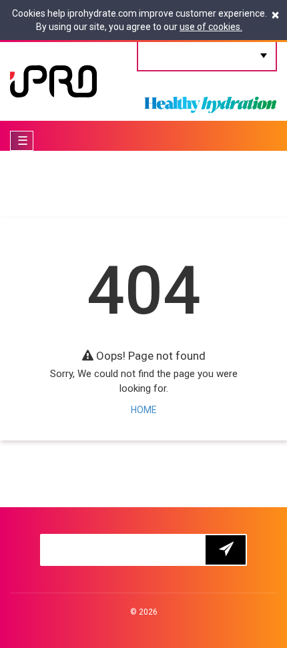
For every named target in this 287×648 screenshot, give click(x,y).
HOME (144, 409)
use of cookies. (211, 26)
